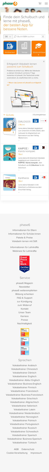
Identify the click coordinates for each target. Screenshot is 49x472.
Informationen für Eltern (25, 230)
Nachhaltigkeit (24, 323)
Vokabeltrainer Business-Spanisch (24, 438)
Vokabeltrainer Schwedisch (24, 431)
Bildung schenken (24, 294)
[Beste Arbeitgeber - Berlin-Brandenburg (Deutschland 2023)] (25, 332)
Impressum (36, 452)
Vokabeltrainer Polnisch (25, 420)
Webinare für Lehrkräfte (25, 251)
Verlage (24, 52)
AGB (16, 449)
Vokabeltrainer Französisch (24, 391)
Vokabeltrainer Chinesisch (24, 369)
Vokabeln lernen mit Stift (24, 241)
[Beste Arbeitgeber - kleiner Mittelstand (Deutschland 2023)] (25, 351)
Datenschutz (28, 449)
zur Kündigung (24, 301)
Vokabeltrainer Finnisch (24, 387)
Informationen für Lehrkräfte (24, 247)
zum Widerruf (24, 305)
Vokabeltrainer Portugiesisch (24, 424)
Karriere (25, 316)
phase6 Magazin (24, 283)
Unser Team (24, 312)
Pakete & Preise (24, 237)
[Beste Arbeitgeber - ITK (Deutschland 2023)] (25, 341)
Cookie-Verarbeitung (17, 452)
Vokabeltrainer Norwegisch (24, 416)
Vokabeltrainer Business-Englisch (24, 383)
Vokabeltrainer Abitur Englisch (24, 380)
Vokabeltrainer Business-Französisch (24, 394)
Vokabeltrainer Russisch (24, 427)
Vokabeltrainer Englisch (24, 376)
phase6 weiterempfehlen (24, 290)
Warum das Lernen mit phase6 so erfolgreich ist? (24, 83)
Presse (24, 319)
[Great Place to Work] (24, 264)
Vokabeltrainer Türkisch (25, 442)
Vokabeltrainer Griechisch (24, 398)
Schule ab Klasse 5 (38, 53)
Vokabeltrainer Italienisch (24, 405)
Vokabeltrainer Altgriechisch (24, 402)
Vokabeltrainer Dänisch (24, 372)
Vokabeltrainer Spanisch (24, 435)
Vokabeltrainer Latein (24, 409)
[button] (24, 130)
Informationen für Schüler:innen (24, 233)
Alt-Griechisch (10, 52)
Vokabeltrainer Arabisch (24, 365)
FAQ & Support (24, 297)
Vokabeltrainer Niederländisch (24, 413)
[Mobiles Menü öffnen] (46, 3)
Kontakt (24, 308)
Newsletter (24, 286)
